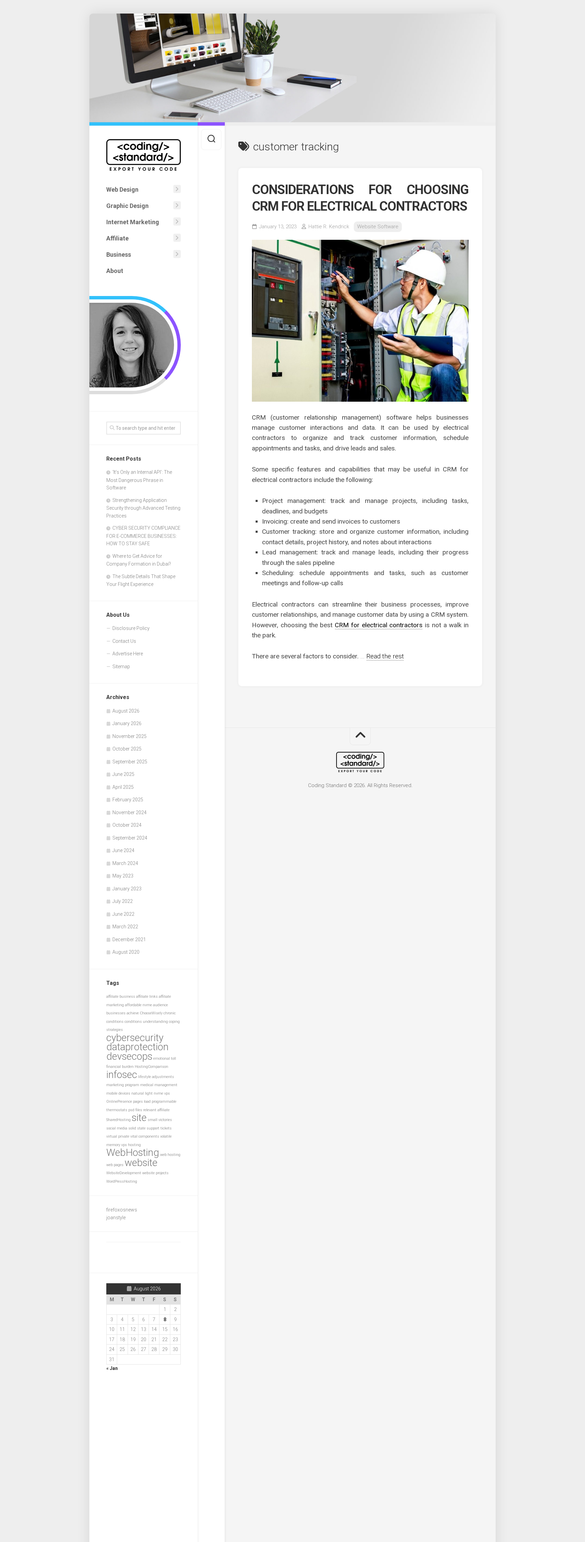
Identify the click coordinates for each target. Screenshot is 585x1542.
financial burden (120, 1066)
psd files (135, 1110)
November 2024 (129, 812)
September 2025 (129, 761)
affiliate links (147, 996)
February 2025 (127, 799)
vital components (144, 1136)
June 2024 (123, 850)
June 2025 (123, 774)
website (141, 1162)
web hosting (170, 1155)
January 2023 (127, 888)
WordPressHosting (121, 1181)
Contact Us (124, 641)
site (139, 1117)
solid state (137, 1128)
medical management (158, 1085)
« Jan (112, 1368)
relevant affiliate (156, 1110)
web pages (115, 1165)
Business (118, 254)
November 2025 (129, 736)
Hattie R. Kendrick (328, 227)
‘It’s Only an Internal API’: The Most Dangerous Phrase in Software (139, 479)
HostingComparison (151, 1066)
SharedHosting (118, 1120)
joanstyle (116, 1217)
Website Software (377, 227)
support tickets (159, 1128)
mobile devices (118, 1093)
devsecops (129, 1056)
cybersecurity (135, 1037)
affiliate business (120, 996)
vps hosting (131, 1145)
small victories (160, 1120)
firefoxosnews (121, 1209)
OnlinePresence (119, 1101)
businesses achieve (122, 1013)
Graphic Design (127, 205)
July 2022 (122, 901)
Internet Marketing (132, 222)
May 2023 (122, 876)
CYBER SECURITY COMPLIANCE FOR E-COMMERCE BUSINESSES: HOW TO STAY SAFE (143, 535)
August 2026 (125, 711)
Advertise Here (127, 653)
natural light (142, 1093)
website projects (155, 1173)
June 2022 (123, 914)
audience (160, 1005)
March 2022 (125, 926)
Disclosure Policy (131, 628)
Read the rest (385, 656)
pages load (142, 1101)
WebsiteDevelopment (123, 1173)
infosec (121, 1074)
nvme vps (162, 1093)
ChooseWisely (151, 1013)
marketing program (122, 1085)
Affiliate (117, 238)
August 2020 (125, 952)
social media (116, 1128)
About (114, 270)
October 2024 (127, 825)
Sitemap (121, 666)
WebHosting (132, 1152)
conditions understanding (146, 1021)
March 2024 (125, 863)
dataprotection (137, 1047)
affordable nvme (138, 1005)
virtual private (117, 1136)
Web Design (122, 189)
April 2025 (123, 787)
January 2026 (127, 723)
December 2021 (129, 939)
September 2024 (129, 838)
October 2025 (127, 749)
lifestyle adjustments (156, 1077)
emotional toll (164, 1058)
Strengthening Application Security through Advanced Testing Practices (143, 508)
